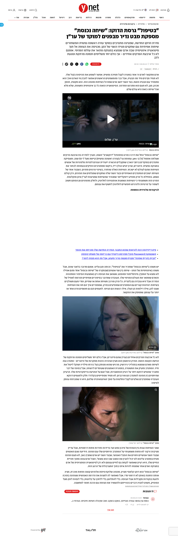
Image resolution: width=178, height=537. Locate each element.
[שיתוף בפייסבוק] (81, 64)
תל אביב (138, 10)
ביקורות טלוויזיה (127, 24)
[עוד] (62, 64)
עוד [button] (17, 18)
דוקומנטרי (147, 69)
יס (141, 69)
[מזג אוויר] (145, 11)
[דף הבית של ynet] (89, 12)
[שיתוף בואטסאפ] (86, 64)
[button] (27, 43)
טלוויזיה (141, 24)
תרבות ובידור (153, 24)
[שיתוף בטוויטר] (76, 64)
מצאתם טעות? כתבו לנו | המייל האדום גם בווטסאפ (142, 486)
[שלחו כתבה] (71, 64)
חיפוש (31, 10)
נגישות (20, 10)
